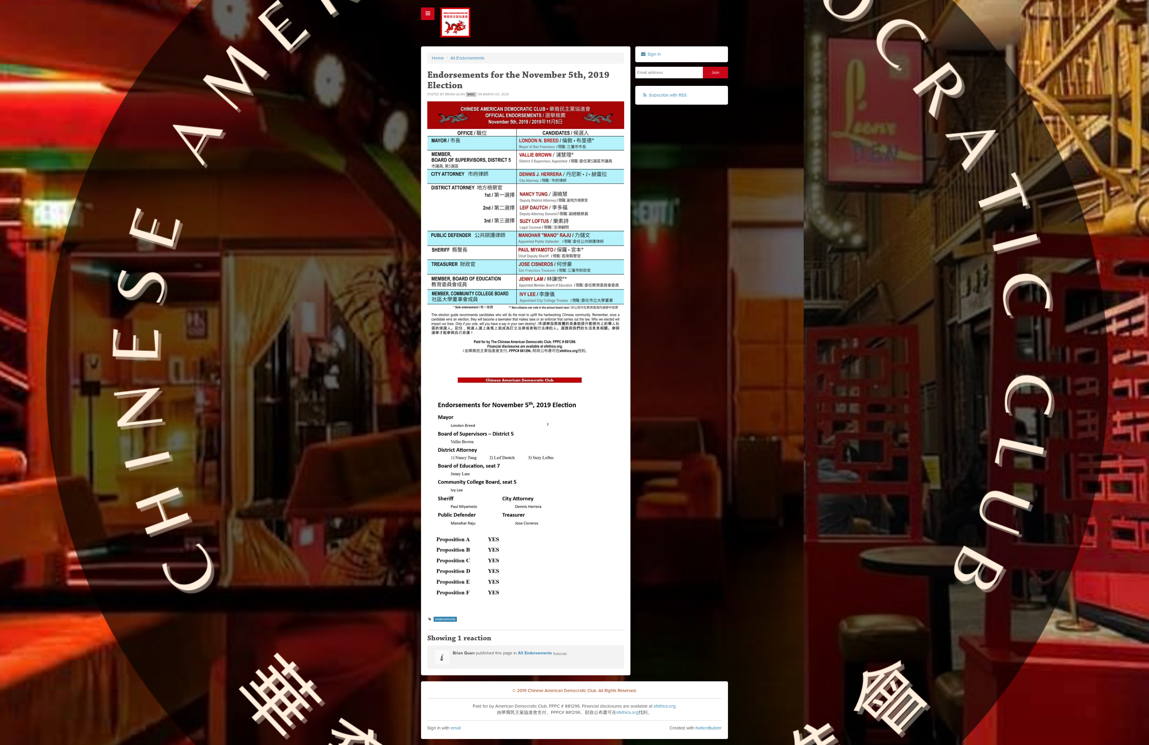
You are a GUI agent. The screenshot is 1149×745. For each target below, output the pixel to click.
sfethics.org (664, 706)
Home (438, 58)
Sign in (653, 54)
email (456, 728)
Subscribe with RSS (668, 95)
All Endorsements (467, 58)
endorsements (445, 619)
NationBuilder (708, 728)
